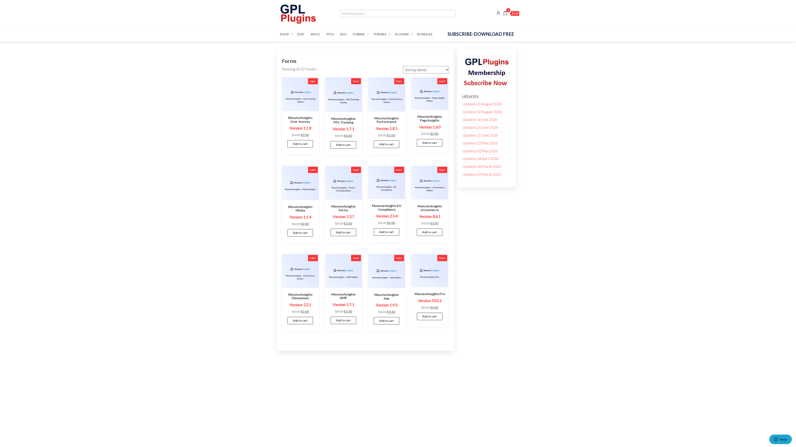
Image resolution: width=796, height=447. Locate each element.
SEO (343, 34)
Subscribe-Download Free (481, 34)
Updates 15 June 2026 (480, 135)
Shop (284, 34)
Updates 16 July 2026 (479, 119)
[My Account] (498, 13)
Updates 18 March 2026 (481, 166)
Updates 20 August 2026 (482, 104)
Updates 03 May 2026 (480, 151)
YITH (330, 34)
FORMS (359, 34)
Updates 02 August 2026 (482, 111)
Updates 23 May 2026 (480, 143)
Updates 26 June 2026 (480, 127)
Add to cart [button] (300, 143)
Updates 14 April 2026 (480, 158)
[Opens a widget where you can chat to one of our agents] (780, 440)
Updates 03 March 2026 (481, 174)
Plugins (402, 34)
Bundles (424, 34)
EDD (300, 34)
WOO (315, 34)
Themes (379, 34)
